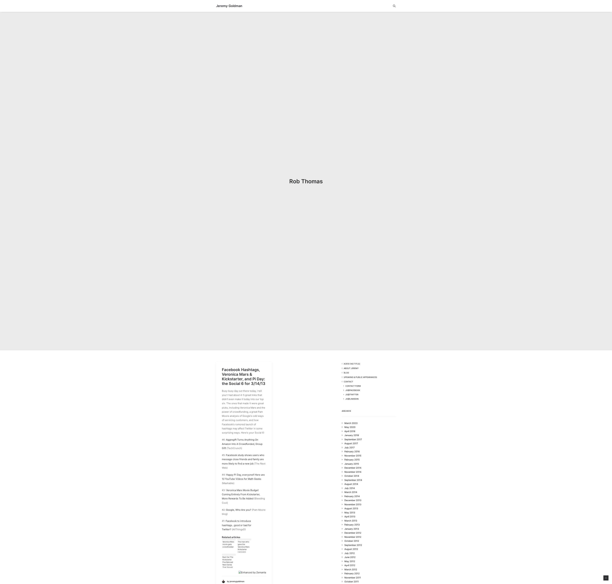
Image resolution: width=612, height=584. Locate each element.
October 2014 (351, 476)
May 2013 (349, 512)
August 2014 (351, 484)
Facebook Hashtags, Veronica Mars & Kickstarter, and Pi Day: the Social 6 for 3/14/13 (243, 376)
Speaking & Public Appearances (360, 377)
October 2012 (351, 541)
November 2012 (352, 537)
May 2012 (349, 561)
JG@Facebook (352, 390)
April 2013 (349, 516)
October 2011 (351, 581)
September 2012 (353, 545)
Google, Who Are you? (238, 509)
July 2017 (349, 447)
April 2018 (349, 431)
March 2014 (350, 492)
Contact (348, 381)
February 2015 (352, 459)
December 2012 (352, 532)
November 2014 (352, 472)
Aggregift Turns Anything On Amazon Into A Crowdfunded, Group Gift (242, 444)
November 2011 (352, 577)
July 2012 (349, 553)
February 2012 (352, 573)
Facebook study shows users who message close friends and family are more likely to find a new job (243, 459)
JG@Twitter (351, 394)
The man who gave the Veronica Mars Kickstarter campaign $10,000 (243, 546)
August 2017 (351, 443)
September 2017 (353, 439)
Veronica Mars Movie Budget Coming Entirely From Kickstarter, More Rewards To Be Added (241, 494)
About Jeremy (351, 368)
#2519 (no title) (352, 364)
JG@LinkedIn (352, 399)
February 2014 (352, 496)
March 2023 (350, 423)
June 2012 (350, 557)
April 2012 (349, 565)
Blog (346, 373)
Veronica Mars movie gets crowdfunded (228, 544)
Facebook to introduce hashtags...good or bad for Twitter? (236, 525)
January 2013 (351, 528)
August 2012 (351, 549)
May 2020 (349, 427)
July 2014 (349, 488)
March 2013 (350, 520)
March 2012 (350, 569)
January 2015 (351, 463)
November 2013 (352, 504)
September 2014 (353, 480)
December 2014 (352, 467)
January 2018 (351, 435)
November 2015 (352, 455)
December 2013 (352, 500)
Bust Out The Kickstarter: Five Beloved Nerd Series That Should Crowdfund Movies (227, 562)
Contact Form (353, 386)
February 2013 (352, 524)
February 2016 (352, 451)
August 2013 (351, 508)
